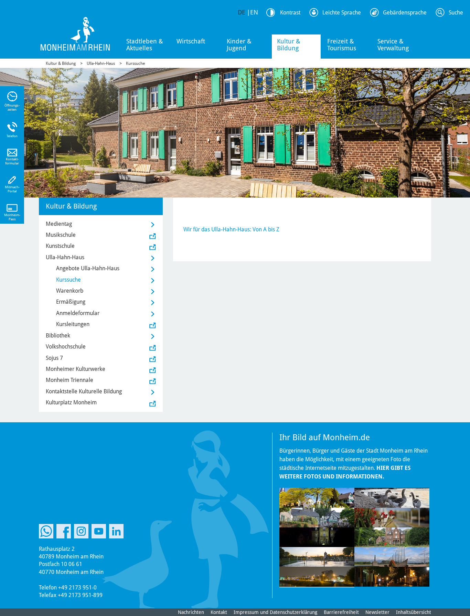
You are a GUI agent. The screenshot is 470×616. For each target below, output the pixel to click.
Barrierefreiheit (341, 612)
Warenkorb (69, 290)
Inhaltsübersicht (413, 612)
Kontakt (219, 612)
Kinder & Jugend (239, 45)
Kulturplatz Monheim (71, 402)
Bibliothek (58, 335)
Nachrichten (191, 612)
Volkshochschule (66, 346)
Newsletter (377, 612)
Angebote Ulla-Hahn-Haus (87, 268)
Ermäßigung (70, 302)
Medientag (59, 224)
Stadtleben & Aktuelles (144, 45)
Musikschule (61, 235)
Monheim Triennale (69, 380)
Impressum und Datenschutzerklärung (275, 612)
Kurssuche (135, 63)
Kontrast (290, 12)
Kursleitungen (72, 324)
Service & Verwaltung (393, 45)
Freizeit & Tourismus (341, 45)
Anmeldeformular (77, 313)
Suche (456, 12)
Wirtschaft (191, 41)
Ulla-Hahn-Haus (101, 63)
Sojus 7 (54, 358)
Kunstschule (60, 246)
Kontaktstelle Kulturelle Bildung (84, 391)
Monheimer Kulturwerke (75, 369)
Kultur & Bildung (288, 45)
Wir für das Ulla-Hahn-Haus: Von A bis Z (231, 229)
